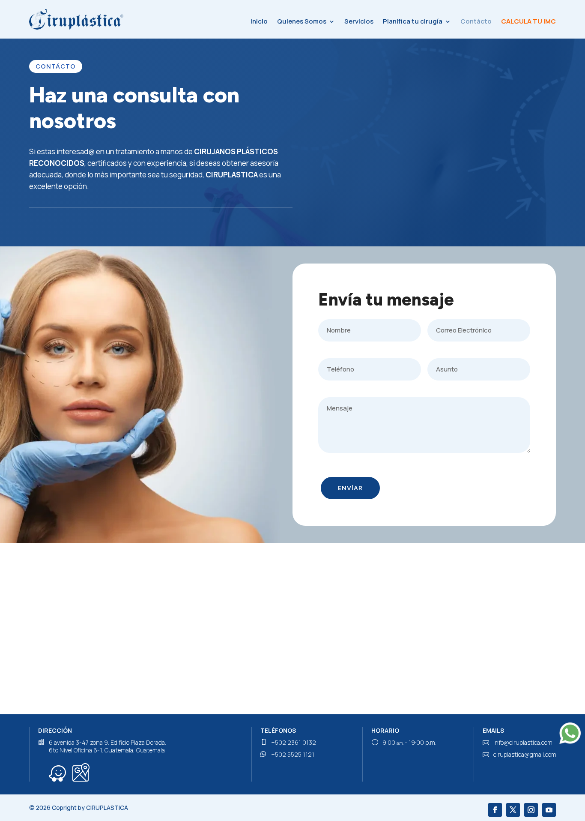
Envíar (350, 488)
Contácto (476, 21)
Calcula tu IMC (528, 21)
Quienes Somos (301, 21)
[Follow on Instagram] (531, 810)
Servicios (358, 21)
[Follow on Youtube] (549, 810)
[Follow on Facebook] (495, 810)
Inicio (259, 21)
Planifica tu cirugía (412, 21)
